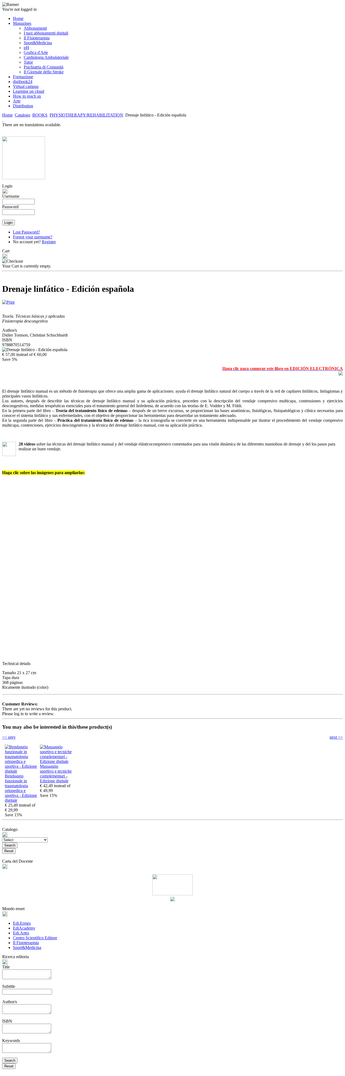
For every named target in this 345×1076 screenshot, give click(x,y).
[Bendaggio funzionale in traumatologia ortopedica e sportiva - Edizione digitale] (21, 771)
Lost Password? (26, 232)
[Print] (8, 301)
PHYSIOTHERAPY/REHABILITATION (86, 115)
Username (10, 196)
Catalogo (22, 115)
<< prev (9, 737)
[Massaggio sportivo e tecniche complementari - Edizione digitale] (56, 761)
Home (7, 115)
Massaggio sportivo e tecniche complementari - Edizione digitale (56, 773)
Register (49, 241)
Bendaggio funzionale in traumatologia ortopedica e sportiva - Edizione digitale (21, 788)
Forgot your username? (32, 237)
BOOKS (39, 115)
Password (10, 206)
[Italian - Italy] (2, 120)
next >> (336, 737)
